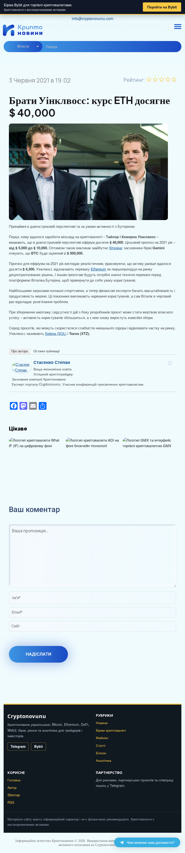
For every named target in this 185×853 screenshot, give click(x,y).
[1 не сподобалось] (149, 79)
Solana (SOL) (55, 333)
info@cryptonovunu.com (92, 18)
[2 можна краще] (155, 79)
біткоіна (115, 247)
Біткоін (101, 752)
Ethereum (98, 268)
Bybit (38, 746)
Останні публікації (46, 351)
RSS (10, 802)
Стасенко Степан (51, 362)
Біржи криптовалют (111, 730)
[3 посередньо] (161, 79)
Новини (102, 722)
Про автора (19, 351)
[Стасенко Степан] (21, 364)
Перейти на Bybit (162, 7)
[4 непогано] (167, 79)
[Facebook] (170, 363)
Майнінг (102, 737)
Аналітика (103, 760)
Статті (100, 745)
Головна (13, 779)
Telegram (18, 746)
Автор (12, 787)
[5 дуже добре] (174, 79)
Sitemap (13, 794)
